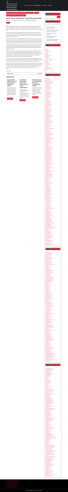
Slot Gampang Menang (37, 5)
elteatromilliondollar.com (49, 400)
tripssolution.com (48, 131)
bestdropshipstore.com (49, 121)
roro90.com (47, 377)
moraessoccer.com (48, 299)
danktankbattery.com (48, 430)
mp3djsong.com (48, 256)
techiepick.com (47, 202)
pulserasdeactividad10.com (49, 347)
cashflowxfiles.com (48, 420)
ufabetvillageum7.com (49, 158)
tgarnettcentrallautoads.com (49, 264)
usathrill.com (47, 210)
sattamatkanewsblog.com (49, 453)
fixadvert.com (47, 265)
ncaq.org (46, 99)
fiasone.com (47, 429)
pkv (46, 48)
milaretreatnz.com (48, 291)
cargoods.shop (47, 388)
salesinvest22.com (48, 191)
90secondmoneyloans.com (49, 128)
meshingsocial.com (48, 425)
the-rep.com (47, 283)
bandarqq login (8, 485)
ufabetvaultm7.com (48, 157)
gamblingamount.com (48, 465)
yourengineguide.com (48, 213)
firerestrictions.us (48, 308)
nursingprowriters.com (49, 449)
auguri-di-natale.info (48, 260)
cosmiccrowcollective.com (49, 391)
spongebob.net (47, 396)
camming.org (47, 84)
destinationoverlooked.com (49, 464)
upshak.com (47, 442)
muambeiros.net (48, 310)
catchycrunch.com (48, 90)
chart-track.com (48, 301)
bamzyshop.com (48, 203)
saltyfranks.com (48, 284)
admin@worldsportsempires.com (20, 20)
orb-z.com (47, 407)
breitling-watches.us (48, 263)
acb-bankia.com (48, 439)
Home (25, 5)
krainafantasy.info (48, 380)
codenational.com (48, 233)
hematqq (16, 485)
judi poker (47, 56)
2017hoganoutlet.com (48, 370)
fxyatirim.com (47, 112)
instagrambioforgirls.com (49, 419)
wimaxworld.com (48, 304)
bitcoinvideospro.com (48, 390)
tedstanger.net (47, 177)
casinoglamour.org (48, 357)
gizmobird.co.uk (48, 255)
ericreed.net (47, 328)
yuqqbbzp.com (47, 136)
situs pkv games (12, 480)
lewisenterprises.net (48, 103)
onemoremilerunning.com (49, 417)
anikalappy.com (48, 165)
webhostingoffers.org (48, 116)
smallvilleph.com (48, 293)
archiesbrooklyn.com (48, 309)
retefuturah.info (47, 173)
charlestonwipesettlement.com (50, 456)
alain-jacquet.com (48, 392)
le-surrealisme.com (48, 275)
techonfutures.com (48, 205)
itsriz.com (47, 387)
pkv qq (46, 60)
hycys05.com (47, 416)
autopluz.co (47, 266)
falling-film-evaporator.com (49, 447)
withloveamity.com (48, 110)
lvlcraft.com (47, 127)
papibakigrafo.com (48, 340)
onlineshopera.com (48, 101)
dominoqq (47, 61)
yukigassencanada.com (49, 134)
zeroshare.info (47, 289)
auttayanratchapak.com (49, 398)
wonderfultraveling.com (49, 302)
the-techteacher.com (48, 221)
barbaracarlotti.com (48, 348)
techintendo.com (48, 119)
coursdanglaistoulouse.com (49, 257)
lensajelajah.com (48, 97)
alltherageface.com (48, 232)
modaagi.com (47, 292)
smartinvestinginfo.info (49, 174)
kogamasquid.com (48, 355)
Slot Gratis (44, 5)
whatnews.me (47, 185)
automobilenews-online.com (50, 222)
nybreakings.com (48, 214)
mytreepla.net (47, 146)
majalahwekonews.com (49, 369)
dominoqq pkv (47, 67)
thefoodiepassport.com (49, 338)
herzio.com (47, 378)
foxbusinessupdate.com (49, 435)
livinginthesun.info (48, 386)
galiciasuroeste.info (48, 294)
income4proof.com (48, 94)
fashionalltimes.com (48, 223)
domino (46, 69)
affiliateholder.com (48, 475)
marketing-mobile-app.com (49, 427)
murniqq (13, 485)
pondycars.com (48, 204)
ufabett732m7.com (48, 194)
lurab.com (47, 239)
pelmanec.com (47, 371)
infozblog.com (47, 311)
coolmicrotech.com (48, 219)
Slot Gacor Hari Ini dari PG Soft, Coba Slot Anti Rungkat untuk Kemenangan (20, 12)
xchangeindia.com (48, 218)
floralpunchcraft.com (48, 428)
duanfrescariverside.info (49, 167)
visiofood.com (47, 195)
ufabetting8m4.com (48, 154)
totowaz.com (47, 455)
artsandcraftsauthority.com (49, 243)
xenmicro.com (47, 100)
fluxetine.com (47, 329)
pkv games (47, 49)
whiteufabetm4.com (48, 164)
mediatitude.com (48, 271)
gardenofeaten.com (48, 415)
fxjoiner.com (47, 230)
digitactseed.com (48, 126)
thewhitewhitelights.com (49, 322)
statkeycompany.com (48, 279)
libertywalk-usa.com (48, 253)
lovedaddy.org (47, 436)
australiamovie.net (48, 254)
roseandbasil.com (48, 321)
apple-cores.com (48, 346)
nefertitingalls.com (48, 92)
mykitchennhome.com (49, 336)
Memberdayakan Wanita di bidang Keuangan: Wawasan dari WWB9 (37, 82)
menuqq (7, 480)
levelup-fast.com (48, 145)
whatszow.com (47, 117)
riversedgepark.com (48, 88)
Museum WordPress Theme (31, 490)
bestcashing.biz (48, 307)
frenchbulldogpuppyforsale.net (50, 354)
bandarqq (16, 480)
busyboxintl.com (48, 397)
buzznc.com (47, 229)
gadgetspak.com (48, 140)
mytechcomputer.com (49, 241)
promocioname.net (48, 303)
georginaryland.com (48, 320)
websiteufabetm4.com (49, 163)
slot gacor (50, 5)
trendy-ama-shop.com (49, 193)
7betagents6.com (48, 137)
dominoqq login (12, 481)
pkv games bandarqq (48, 59)
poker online (8, 487)
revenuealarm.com (48, 238)
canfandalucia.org (48, 212)
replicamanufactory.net (49, 148)
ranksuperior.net (48, 462)
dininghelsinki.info (48, 166)
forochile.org (47, 300)
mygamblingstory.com (49, 368)
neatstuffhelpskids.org (49, 298)
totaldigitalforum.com (48, 224)
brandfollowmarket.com (49, 457)
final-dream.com (48, 186)
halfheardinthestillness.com (49, 326)
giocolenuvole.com (48, 108)
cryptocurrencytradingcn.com (50, 454)
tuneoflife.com (47, 473)
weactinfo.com (47, 424)
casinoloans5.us (48, 332)
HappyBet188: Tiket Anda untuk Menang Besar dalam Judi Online (12, 82)
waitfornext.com (48, 182)
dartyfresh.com (47, 102)
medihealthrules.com (48, 209)
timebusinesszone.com (49, 471)
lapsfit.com (47, 144)
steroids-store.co (48, 316)
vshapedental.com (48, 211)
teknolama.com (47, 405)
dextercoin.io (47, 358)
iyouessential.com (48, 109)
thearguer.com (47, 426)
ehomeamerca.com (48, 118)
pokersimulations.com (49, 147)
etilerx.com (47, 168)
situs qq (46, 58)
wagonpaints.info (48, 181)
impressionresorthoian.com (49, 445)
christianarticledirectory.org (49, 359)
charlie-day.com (48, 433)
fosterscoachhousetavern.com (50, 408)
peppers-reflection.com (49, 472)
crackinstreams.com (48, 139)
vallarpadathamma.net (49, 402)
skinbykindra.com (48, 231)
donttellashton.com (48, 374)
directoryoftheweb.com (49, 373)
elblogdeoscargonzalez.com (50, 313)
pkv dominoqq (47, 51)
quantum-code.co (48, 184)
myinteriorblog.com (48, 200)
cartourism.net (47, 345)
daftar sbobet (47, 57)
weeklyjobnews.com (48, 458)
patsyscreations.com (48, 93)
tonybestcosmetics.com (49, 228)
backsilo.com (47, 443)
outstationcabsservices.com (50, 215)
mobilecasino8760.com (49, 330)
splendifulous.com (48, 150)
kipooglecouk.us (48, 335)
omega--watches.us (48, 262)
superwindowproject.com (49, 339)
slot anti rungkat (14, 484)
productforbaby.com (48, 406)
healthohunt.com (48, 172)
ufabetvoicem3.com (48, 159)
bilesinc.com (47, 290)
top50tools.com (47, 282)
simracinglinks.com (48, 273)
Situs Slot (30, 5)
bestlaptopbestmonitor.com (49, 319)
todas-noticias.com (48, 381)
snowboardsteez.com (48, 418)
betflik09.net (47, 98)
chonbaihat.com (48, 312)
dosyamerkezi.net (48, 274)
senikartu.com (47, 382)
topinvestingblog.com (48, 281)
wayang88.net (47, 162)
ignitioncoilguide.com (48, 240)
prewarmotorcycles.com (49, 272)
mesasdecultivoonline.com (49, 409)
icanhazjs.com (47, 341)
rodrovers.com (47, 130)
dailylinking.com (48, 106)
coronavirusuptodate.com (49, 138)
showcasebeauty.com (49, 276)
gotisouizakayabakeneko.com (50, 393)
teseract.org (47, 192)
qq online (46, 50)
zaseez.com (47, 89)
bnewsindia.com (48, 201)
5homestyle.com (48, 360)
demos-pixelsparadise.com (49, 270)
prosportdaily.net (48, 190)
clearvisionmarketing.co (49, 183)
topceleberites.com (48, 153)
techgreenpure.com (48, 120)
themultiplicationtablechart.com (50, 356)
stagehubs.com (47, 78)
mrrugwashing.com (48, 438)
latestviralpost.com (48, 411)
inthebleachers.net (48, 350)
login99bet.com (47, 80)
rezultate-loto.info (48, 149)
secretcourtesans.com (49, 81)
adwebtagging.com (48, 461)
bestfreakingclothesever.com (50, 446)
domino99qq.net (48, 372)
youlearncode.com (48, 111)
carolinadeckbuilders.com (49, 280)
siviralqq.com (47, 444)
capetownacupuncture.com (49, 389)
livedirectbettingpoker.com (49, 434)
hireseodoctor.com (48, 143)
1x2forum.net (47, 79)
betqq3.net (47, 331)
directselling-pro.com (48, 237)
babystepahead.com (48, 463)
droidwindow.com (48, 196)
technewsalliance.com (49, 175)
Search (48, 14)
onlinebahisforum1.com (49, 82)
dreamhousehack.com (49, 220)
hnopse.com (47, 467)
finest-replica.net (48, 187)
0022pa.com (47, 288)
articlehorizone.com (48, 135)
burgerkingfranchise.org (49, 401)
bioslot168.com (47, 242)
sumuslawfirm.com (48, 448)
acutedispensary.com (48, 452)
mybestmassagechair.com (49, 327)
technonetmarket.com (49, 176)
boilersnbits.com (48, 410)
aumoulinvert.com (48, 337)
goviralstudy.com (48, 344)
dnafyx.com (47, 107)
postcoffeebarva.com (48, 399)
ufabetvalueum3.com (48, 156)
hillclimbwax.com (48, 466)
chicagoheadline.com (48, 83)
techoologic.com (48, 206)
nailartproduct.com (48, 125)
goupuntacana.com (48, 87)
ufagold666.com (48, 199)
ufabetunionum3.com (48, 155)
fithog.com (47, 318)
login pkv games (48, 55)
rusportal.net (47, 383)
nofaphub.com (47, 91)
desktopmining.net (48, 349)
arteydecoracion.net (48, 317)
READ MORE (10, 99)
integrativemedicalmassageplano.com (51, 437)
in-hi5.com (47, 379)
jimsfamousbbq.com (48, 252)
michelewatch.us (48, 261)
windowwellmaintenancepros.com (50, 474)
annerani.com (47, 285)
